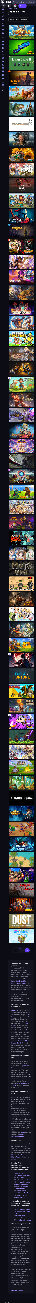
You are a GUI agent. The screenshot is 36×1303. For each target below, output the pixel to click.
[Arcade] (3, 41)
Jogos (10, 8)
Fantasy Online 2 (21, 1180)
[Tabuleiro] (3, 81)
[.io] (3, 64)
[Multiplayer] (3, 29)
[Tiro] (3, 85)
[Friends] (4, 6)
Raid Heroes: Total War (22, 1212)
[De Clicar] (3, 51)
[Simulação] (3, 78)
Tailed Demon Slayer (23, 1030)
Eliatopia (15, 1010)
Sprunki (24, 1157)
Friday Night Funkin (19, 1156)
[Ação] (3, 37)
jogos (22, 1132)
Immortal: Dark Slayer (19, 981)
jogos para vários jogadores (18, 1135)
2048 (13, 1159)
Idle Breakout (16, 1155)
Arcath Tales (20, 1218)
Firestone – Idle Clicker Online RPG (22, 1174)
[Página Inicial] (3, 9)
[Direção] (3, 54)
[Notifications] (15, 6)
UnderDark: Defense (23, 1220)
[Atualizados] (3, 22)
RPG (15, 8)
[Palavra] (3, 68)
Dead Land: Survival (18, 983)
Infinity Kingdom (21, 1184)
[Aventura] (3, 44)
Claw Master (20, 1178)
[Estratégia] (3, 61)
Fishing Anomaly (21, 1186)
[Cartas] (3, 48)
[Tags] (3, 90)
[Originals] (3, 26)
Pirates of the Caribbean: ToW (21, 1192)
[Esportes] (3, 58)
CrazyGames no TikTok (20, 1084)
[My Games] (9, 6)
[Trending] (3, 19)
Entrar (22, 6)
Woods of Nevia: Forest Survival (21, 1042)
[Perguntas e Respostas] (3, 71)
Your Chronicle (20, 1189)
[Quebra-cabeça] (3, 75)
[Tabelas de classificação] (3, 32)
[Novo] (3, 16)
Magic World (20, 1197)
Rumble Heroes (21, 1195)
